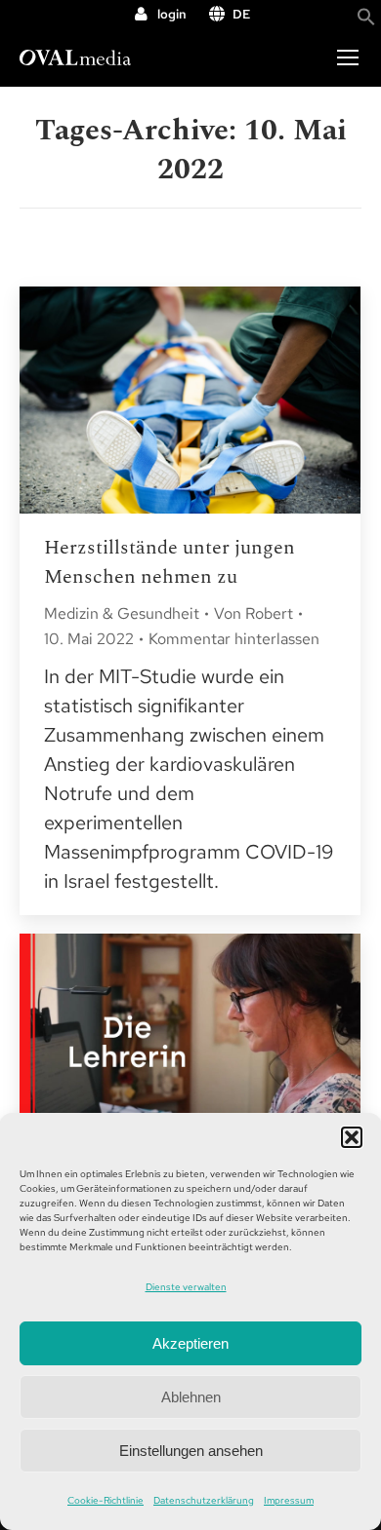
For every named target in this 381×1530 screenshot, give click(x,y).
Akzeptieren (190, 1343)
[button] (351, 1137)
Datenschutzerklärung (203, 1500)
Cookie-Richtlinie (105, 1500)
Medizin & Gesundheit (121, 613)
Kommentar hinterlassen (233, 639)
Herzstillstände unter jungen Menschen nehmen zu (169, 562)
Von (253, 613)
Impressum (289, 1500)
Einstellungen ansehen (191, 1450)
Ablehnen (191, 1397)
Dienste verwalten (186, 1287)
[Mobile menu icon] (347, 57)
